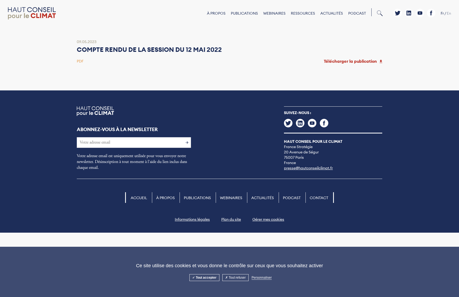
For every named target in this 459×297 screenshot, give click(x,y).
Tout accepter (205, 277)
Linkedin (409, 13)
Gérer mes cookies (268, 219)
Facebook (431, 13)
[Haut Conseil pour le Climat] (32, 13)
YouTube (420, 13)
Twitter (397, 13)
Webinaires (274, 13)
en (449, 13)
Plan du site (231, 219)
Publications (244, 13)
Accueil (139, 197)
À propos (216, 13)
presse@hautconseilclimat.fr (308, 168)
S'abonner (185, 142)
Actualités (331, 13)
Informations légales (192, 219)
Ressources (303, 13)
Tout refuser (237, 277)
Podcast (357, 13)
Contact (319, 197)
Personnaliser (262, 277)
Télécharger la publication (350, 61)
